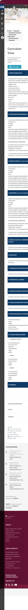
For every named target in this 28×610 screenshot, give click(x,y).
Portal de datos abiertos (13, 562)
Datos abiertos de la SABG (13, 529)
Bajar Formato (15, 67)
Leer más (8, 558)
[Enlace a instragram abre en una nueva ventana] (12, 585)
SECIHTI (16, 498)
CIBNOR (8, 504)
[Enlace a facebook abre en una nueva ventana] (6, 585)
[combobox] (13, 22)
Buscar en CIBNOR (11, 19)
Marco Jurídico (10, 531)
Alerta (7, 541)
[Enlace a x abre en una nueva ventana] (9, 585)
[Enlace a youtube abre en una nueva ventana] (16, 585)
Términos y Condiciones (13, 568)
